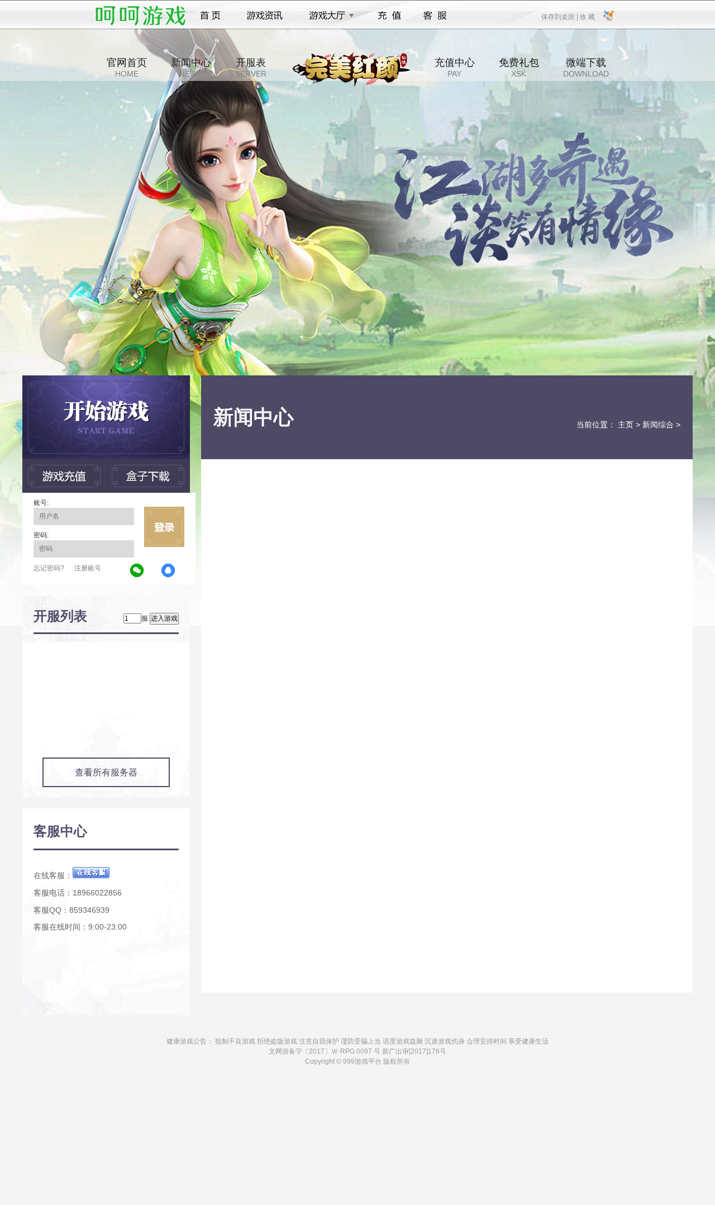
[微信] (137, 571)
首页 (210, 15)
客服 (435, 15)
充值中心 (455, 67)
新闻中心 (191, 67)
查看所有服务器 (106, 772)
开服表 (250, 67)
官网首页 (127, 67)
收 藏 (587, 16)
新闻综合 (658, 424)
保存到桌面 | (560, 16)
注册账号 (87, 568)
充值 (389, 15)
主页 (625, 424)
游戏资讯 (264, 15)
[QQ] (168, 571)
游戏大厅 (328, 15)
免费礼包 (519, 67)
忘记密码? (49, 568)
